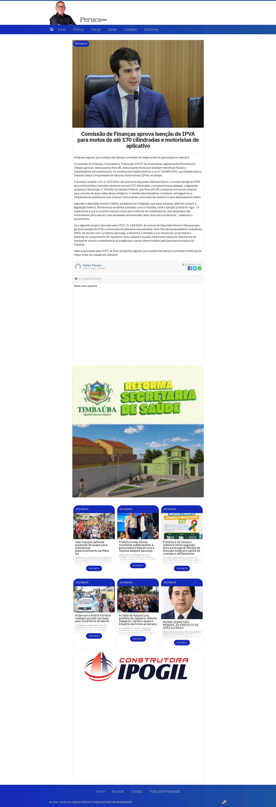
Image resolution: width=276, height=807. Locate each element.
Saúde (112, 29)
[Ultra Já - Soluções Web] (224, 802)
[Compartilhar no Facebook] (190, 268)
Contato (136, 791)
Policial (95, 29)
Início (62, 29)
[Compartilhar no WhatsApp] (199, 268)
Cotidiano (130, 29)
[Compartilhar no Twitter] (195, 268)
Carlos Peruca (92, 265)
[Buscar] (222, 13)
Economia (151, 29)
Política (78, 29)
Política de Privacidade (165, 791)
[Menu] (51, 29)
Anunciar (118, 791)
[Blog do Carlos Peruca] (79, 12)
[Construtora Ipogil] (138, 668)
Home (100, 791)
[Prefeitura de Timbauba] (138, 431)
